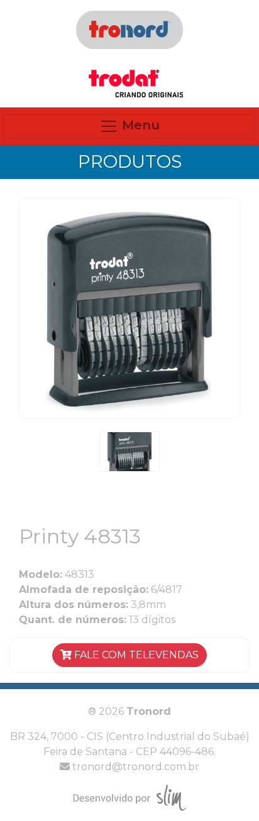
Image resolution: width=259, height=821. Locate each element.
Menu (139, 125)
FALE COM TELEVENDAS (135, 655)
